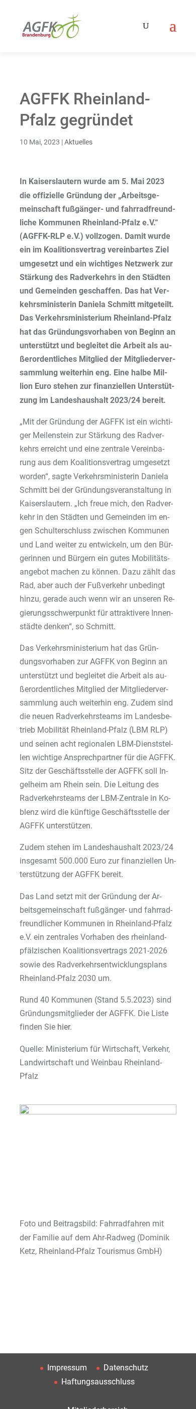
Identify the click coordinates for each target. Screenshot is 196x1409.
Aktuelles (78, 142)
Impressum (67, 1367)
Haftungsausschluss (98, 1381)
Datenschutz (126, 1367)
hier (63, 1027)
